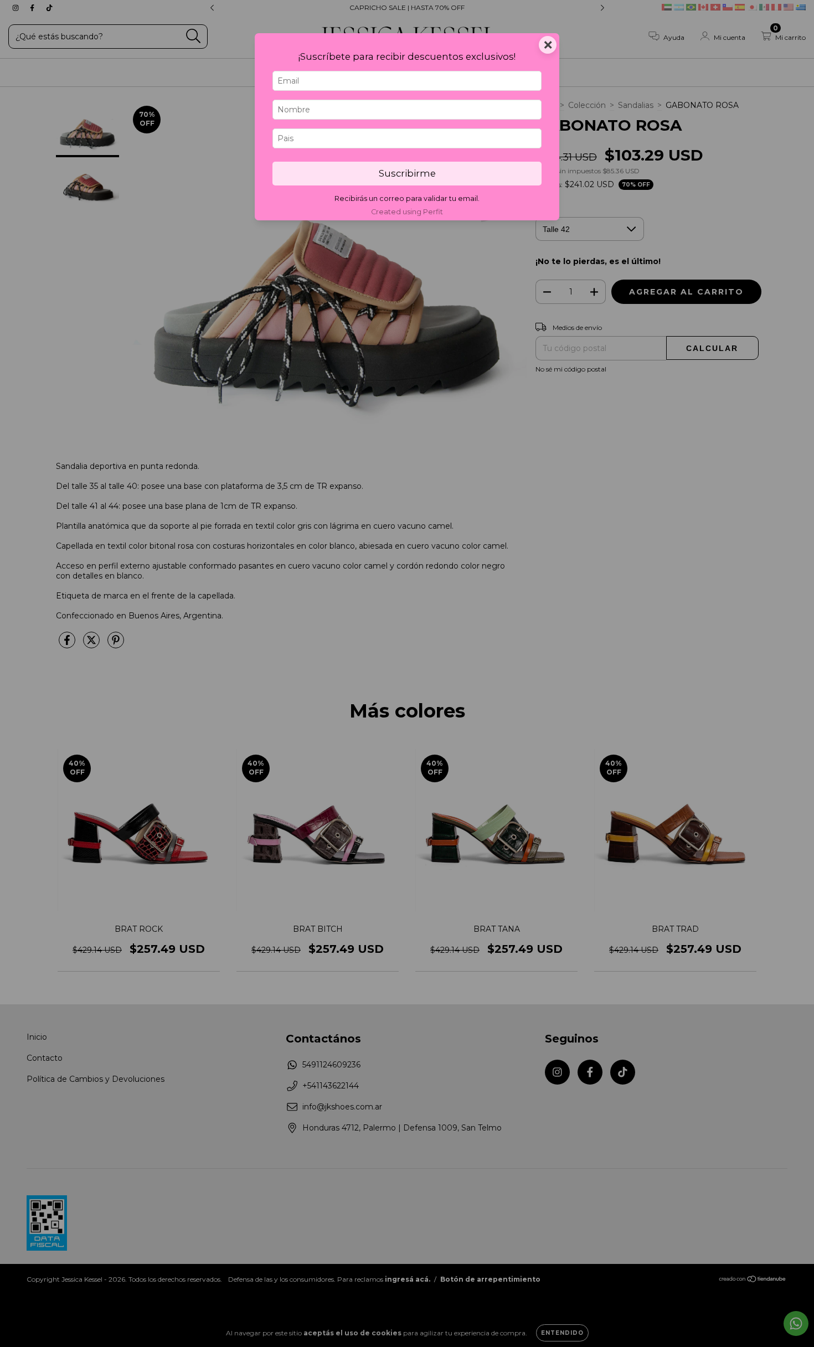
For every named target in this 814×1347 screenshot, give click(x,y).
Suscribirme (407, 173)
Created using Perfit (407, 212)
